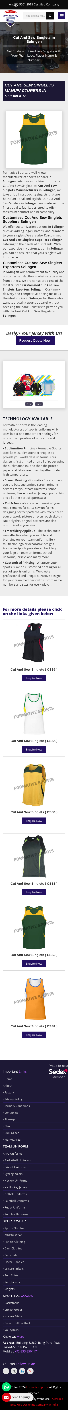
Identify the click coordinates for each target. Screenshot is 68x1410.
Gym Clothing (13, 1248)
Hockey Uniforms (15, 1180)
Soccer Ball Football (17, 1323)
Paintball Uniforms (16, 1200)
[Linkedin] (22, 1371)
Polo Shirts (11, 1275)
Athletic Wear (13, 1235)
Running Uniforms (16, 1214)
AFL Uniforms (13, 1153)
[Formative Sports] (10, 18)
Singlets (9, 1289)
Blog (7, 1126)
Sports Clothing (14, 1228)
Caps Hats (10, 1255)
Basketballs (11, 1303)
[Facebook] (6, 1371)
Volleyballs (11, 1330)
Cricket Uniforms (15, 1167)
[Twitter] (14, 1371)
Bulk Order (11, 1133)
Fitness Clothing (14, 1241)
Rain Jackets (12, 1282)
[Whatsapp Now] (6, 1386)
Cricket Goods (13, 1309)
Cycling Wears (13, 1174)
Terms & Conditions (17, 1106)
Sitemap (9, 1119)
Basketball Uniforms (17, 1160)
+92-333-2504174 (27, 1351)
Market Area (12, 1139)
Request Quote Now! (35, 340)
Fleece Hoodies (14, 1262)
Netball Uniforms (15, 1194)
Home (8, 1079)
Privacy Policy (13, 1099)
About (8, 1085)
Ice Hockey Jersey (15, 1187)
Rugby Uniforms (15, 1207)
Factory (9, 1092)
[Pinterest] (30, 1371)
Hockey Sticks (13, 1316)
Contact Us (11, 1112)
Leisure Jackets (14, 1268)
